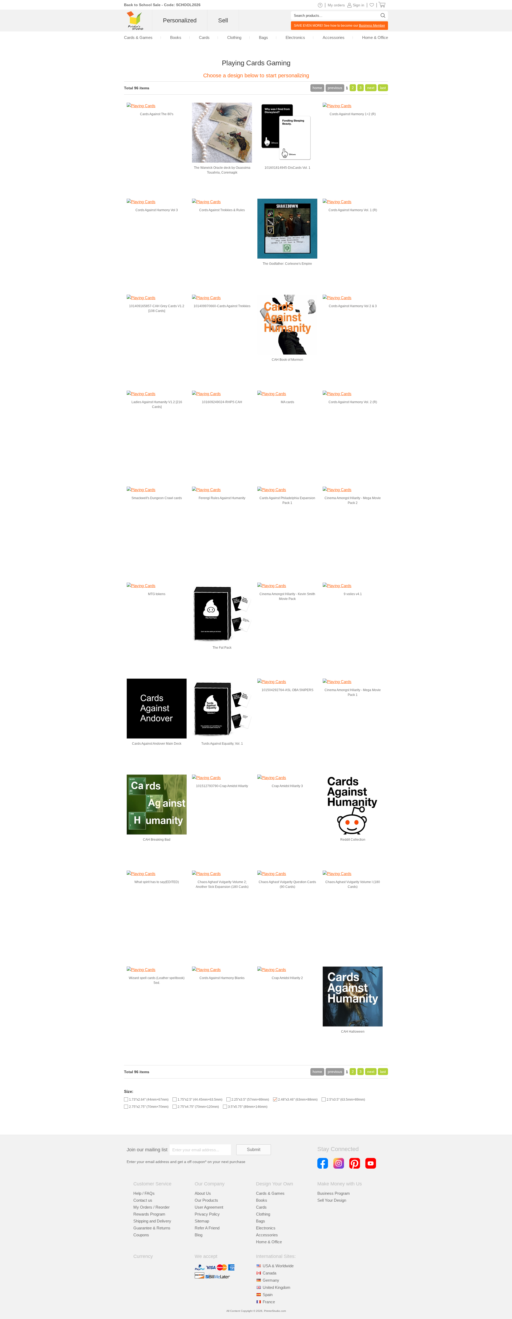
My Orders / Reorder (151, 1207)
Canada (269, 1273)
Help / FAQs (144, 1193)
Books (261, 1200)
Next (370, 88)
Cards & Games (270, 1193)
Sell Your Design (331, 1200)
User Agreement (209, 1207)
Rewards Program (149, 1214)
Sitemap (202, 1221)
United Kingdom (276, 1287)
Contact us (142, 1200)
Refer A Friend (207, 1228)
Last (383, 88)
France (269, 1302)
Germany (271, 1280)
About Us (203, 1193)
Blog (198, 1235)
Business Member (372, 25)
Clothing (263, 1214)
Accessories (267, 1235)
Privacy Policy (207, 1214)
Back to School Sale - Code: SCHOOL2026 (162, 5)
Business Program (333, 1193)
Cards (261, 1207)
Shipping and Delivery (152, 1221)
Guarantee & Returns (151, 1228)
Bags (260, 1221)
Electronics (265, 1228)
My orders (336, 5)
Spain (268, 1294)
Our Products (206, 1200)
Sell (223, 20)
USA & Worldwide (278, 1266)
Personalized (180, 20)
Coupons (141, 1235)
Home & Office (269, 1242)
